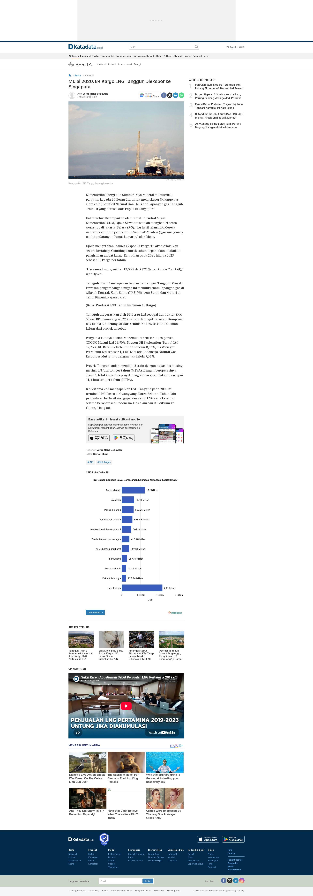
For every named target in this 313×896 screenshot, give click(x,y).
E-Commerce (114, 854)
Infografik (172, 854)
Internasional (125, 64)
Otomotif (178, 56)
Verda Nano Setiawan (95, 93)
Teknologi (113, 867)
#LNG (90, 462)
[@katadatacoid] (242, 880)
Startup (111, 860)
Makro (91, 854)
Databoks (233, 863)
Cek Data (172, 860)
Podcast (197, 56)
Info (205, 56)
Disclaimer (159, 890)
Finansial (85, 56)
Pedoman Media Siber (121, 890)
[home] (69, 56)
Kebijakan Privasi (143, 890)
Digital (95, 56)
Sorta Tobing (100, 454)
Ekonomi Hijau (123, 56)
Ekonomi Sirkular (156, 857)
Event (231, 866)
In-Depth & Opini (162, 56)
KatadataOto (234, 869)
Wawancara (193, 860)
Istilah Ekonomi (135, 860)
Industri (112, 64)
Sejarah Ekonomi (136, 854)
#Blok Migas (104, 462)
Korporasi (93, 864)
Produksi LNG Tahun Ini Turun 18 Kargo (125, 305)
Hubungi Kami (173, 890)
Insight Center (235, 860)
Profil (130, 857)
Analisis (171, 857)
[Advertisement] (217, 158)
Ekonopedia (107, 56)
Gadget (111, 864)
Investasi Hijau (155, 860)
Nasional (101, 64)
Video (188, 56)
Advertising (93, 890)
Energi (137, 64)
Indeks (231, 853)
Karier (105, 890)
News (211, 854)
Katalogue (213, 860)
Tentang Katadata (76, 890)
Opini (190, 857)
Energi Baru (153, 854)
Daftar (148, 881)
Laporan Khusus (195, 864)
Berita (75, 56)
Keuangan (93, 857)
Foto (210, 864)
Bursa (91, 860)
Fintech (111, 857)
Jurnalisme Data (142, 56)
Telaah (191, 854)
